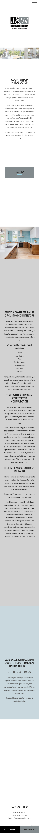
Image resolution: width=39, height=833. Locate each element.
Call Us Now (9, 830)
